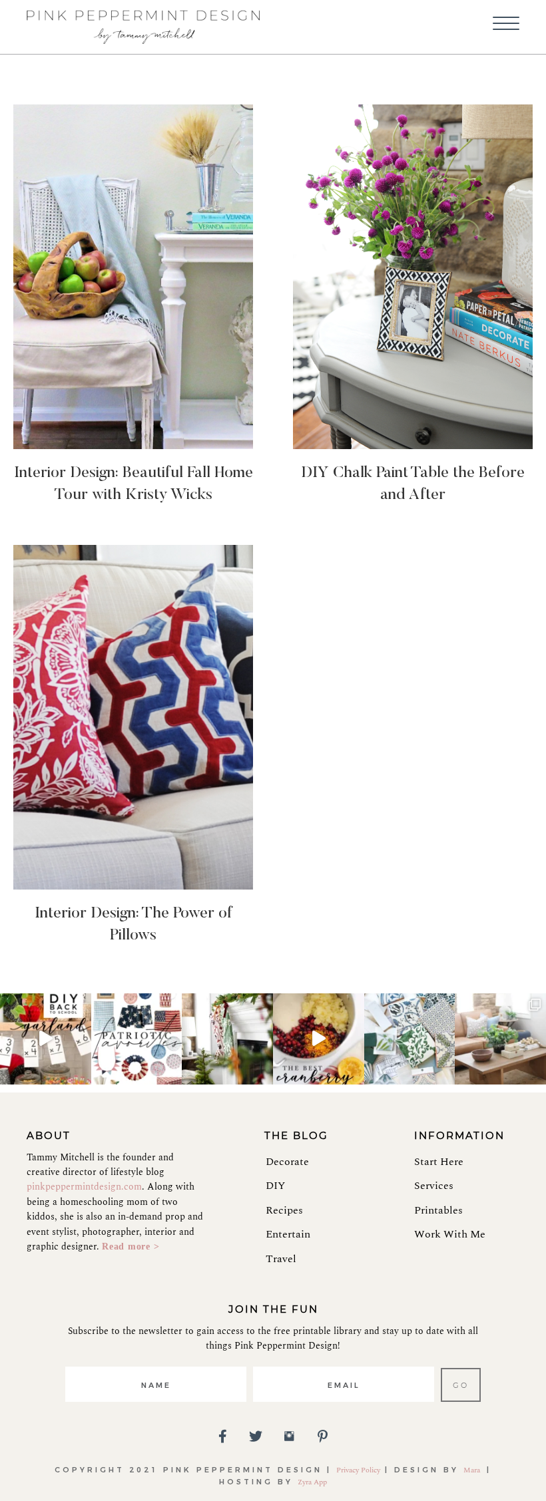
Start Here (438, 1162)
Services (433, 1186)
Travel (281, 1259)
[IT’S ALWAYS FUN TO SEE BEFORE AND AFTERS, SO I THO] (500, 1038)
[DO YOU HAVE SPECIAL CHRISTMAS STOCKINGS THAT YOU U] (227, 1038)
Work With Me (449, 1234)
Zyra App (312, 1482)
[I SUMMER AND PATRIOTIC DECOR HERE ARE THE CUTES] (136, 1038)
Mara (472, 1470)
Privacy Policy (358, 1470)
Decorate (287, 1162)
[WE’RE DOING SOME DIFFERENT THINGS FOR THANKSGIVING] (318, 1038)
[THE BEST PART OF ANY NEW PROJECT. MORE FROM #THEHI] (409, 1038)
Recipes (284, 1210)
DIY (275, 1186)
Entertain (288, 1234)
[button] (506, 24)
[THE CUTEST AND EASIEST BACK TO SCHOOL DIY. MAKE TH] (45, 1038)
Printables (438, 1210)
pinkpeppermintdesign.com (84, 1187)
